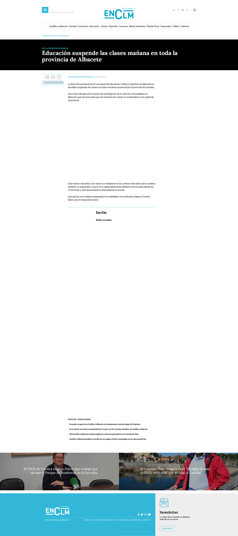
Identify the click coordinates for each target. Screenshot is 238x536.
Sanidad (73, 26)
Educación (94, 26)
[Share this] (47, 77)
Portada (45, 36)
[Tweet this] (53, 77)
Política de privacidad (103, 520)
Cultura (104, 26)
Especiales (166, 26)
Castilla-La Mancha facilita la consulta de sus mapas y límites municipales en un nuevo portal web (107, 439)
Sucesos (123, 26)
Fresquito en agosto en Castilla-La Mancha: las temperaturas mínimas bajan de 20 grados (105, 424)
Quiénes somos (136, 520)
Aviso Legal (89, 520)
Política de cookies (121, 520)
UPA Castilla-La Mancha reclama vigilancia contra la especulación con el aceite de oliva (103, 434)
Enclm (96, 77)
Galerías (185, 26)
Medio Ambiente (137, 26)
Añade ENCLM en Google (54, 82)
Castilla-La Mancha (58, 26)
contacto (147, 520)
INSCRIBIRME (167, 528)
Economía (83, 26)
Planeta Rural (153, 26)
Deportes (113, 26)
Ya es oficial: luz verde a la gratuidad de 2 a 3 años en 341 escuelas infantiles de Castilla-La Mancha (108, 429)
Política (176, 26)
